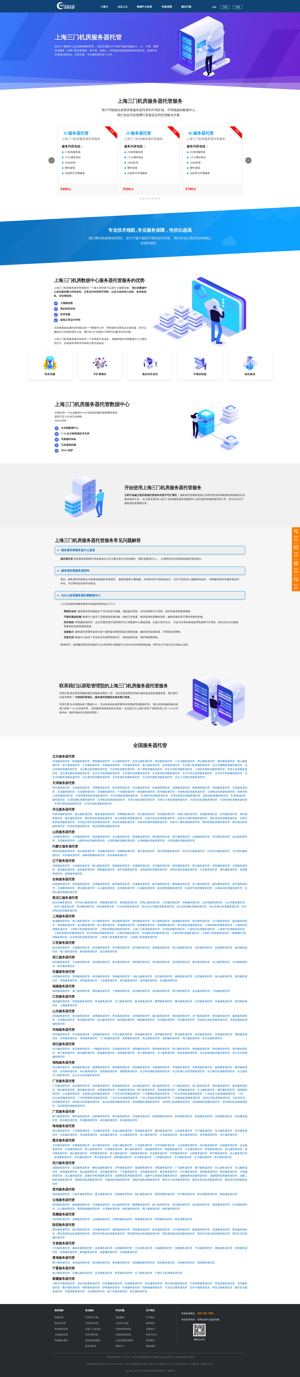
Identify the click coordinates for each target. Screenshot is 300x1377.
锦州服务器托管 (181, 865)
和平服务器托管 (61, 787)
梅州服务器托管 (86, 1089)
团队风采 (150, 1323)
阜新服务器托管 (221, 865)
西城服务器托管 (81, 761)
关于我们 (150, 1317)
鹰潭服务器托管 (163, 1001)
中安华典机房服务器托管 (124, 795)
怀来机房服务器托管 (78, 826)
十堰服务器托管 (101, 1048)
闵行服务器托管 (201, 921)
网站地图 (150, 1346)
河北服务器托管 (141, 787)
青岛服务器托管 (81, 1016)
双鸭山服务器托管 (150, 902)
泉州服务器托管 (141, 991)
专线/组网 (166, 6)
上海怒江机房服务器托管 (215, 933)
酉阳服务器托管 (123, 1157)
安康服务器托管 (221, 1229)
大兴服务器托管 (91, 765)
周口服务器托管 (191, 1038)
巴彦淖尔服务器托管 (218, 851)
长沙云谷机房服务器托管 (86, 1075)
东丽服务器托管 (181, 787)
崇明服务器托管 (166, 925)
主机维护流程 (91, 1323)
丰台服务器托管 (121, 761)
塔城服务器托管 (131, 1287)
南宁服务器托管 (61, 1116)
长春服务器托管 (61, 884)
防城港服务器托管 (162, 1116)
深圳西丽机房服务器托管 (146, 1102)
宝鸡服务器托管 (101, 1229)
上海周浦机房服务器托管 (218, 925)
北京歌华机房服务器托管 (166, 773)
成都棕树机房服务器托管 (193, 1175)
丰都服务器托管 (98, 1153)
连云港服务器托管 (182, 947)
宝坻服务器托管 (86, 791)
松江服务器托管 (106, 925)
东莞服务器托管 (186, 1089)
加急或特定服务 (92, 1340)
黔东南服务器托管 (207, 1194)
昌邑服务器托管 (81, 884)
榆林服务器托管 (201, 1229)
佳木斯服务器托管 (212, 902)
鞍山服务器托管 (101, 865)
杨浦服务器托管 (181, 921)
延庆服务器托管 (171, 765)
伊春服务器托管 (191, 902)
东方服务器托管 (223, 1130)
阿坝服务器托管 (228, 1171)
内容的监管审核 (123, 1334)
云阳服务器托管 (198, 1153)
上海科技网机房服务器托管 (115, 929)
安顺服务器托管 (123, 1194)
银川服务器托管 (61, 1273)
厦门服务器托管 (81, 991)
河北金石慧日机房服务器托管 (93, 822)
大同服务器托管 (81, 836)
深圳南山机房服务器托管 (96, 1093)
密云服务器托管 (151, 765)
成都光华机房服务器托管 (98, 1175)
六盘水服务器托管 (82, 1194)
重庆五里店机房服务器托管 (207, 1179)
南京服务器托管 (61, 947)
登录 (225, 7)
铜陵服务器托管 (183, 976)
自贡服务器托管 (81, 1167)
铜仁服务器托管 (143, 1194)
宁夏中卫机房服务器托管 (168, 1273)
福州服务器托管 (61, 991)
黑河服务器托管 (85, 906)
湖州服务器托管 (141, 962)
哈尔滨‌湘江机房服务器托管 (224, 906)
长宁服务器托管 (101, 921)
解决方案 (186, 6)
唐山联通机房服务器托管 (128, 818)
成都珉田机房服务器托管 (223, 1175)
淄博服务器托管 (101, 1016)
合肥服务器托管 (61, 976)
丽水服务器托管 (66, 966)
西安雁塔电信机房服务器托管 (143, 1233)
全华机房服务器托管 (173, 929)
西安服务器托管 (61, 1229)
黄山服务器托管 (223, 976)
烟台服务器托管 (161, 1016)
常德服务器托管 (181, 1067)
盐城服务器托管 (223, 947)
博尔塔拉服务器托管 (176, 1283)
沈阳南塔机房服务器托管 (153, 869)
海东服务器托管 (81, 1262)
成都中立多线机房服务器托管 (161, 1175)
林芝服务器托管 (183, 1219)
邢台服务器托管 (146, 814)
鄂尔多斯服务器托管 (168, 851)
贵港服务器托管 (203, 1116)
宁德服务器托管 (221, 991)
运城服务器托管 (201, 836)
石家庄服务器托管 (62, 814)
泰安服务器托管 (221, 1016)
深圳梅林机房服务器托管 (206, 1102)
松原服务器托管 (126, 888)
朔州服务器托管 (161, 836)
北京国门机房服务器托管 (196, 765)
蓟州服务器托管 (166, 791)
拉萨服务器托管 (61, 1219)
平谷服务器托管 (131, 765)
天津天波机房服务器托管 (98, 803)
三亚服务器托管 (81, 1130)
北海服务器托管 (141, 1116)
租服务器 (59, 1317)
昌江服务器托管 (148, 1134)
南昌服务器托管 (61, 1001)
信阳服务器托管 (171, 1038)
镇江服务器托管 (68, 951)
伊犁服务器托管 (111, 1287)
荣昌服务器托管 (213, 1149)
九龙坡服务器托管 (187, 1145)
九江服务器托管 (123, 1001)
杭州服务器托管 (61, 962)
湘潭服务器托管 (101, 1067)
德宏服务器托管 (131, 1208)
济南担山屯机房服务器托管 (212, 1019)
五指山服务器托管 (122, 1130)
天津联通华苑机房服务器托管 (91, 795)
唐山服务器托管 (83, 814)
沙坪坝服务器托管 (165, 1145)
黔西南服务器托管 (165, 1194)
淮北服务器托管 (163, 976)
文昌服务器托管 (183, 1130)
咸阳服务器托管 (121, 1229)
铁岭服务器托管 (86, 869)
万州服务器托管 (61, 1145)
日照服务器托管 (66, 1019)
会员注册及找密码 (124, 1340)
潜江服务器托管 (146, 1053)
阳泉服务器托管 (101, 836)
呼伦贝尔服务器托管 (193, 851)
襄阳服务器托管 (141, 1048)
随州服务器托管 (86, 1053)
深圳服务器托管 (101, 1085)
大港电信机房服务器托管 (221, 791)
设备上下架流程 (92, 1329)
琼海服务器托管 (143, 1130)
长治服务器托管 (121, 836)
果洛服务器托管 (166, 1262)
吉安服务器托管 (203, 1001)
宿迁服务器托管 (108, 951)
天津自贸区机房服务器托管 (185, 795)
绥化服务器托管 (105, 906)
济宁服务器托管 (201, 1016)
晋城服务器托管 (141, 836)
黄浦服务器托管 (61, 921)
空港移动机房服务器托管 (191, 791)
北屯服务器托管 (96, 1291)
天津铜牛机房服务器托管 (154, 795)
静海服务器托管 (146, 791)
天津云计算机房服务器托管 (172, 799)
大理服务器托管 (111, 1208)
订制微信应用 (61, 1334)
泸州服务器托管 (123, 1167)
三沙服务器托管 (101, 1130)
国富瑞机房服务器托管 (215, 795)
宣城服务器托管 (168, 980)
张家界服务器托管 (202, 1067)
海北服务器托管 (101, 1262)
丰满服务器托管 (141, 884)
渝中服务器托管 (101, 1145)
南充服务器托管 (68, 1171)
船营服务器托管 (121, 884)
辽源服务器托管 (66, 888)
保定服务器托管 (166, 814)
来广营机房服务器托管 (149, 769)
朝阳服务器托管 (101, 761)
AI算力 (104, 6)
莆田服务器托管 (101, 991)
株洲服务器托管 (81, 1067)
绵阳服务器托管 (163, 1167)
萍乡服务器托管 (103, 1001)
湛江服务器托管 (201, 1085)
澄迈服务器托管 (88, 1134)
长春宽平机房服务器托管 (198, 888)
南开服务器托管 (121, 787)
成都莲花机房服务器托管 (88, 1179)
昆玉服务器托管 (138, 1291)
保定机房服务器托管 (123, 822)
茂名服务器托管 (221, 1085)
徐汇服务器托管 (81, 921)
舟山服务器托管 (221, 962)
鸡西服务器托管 (108, 902)
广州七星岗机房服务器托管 (155, 1097)
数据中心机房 (144, 6)
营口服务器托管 (201, 865)
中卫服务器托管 (143, 1273)
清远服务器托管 (166, 1089)
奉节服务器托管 (218, 1153)
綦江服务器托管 (133, 1149)
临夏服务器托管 (108, 1252)
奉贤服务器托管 (146, 925)
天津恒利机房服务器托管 (233, 799)
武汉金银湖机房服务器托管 (215, 1053)
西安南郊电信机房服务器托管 (178, 1233)
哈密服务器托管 (133, 1283)
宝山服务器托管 (221, 921)
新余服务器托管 (143, 1001)
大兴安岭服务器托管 (128, 906)
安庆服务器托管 (203, 976)
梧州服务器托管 (121, 1116)
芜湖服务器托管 (81, 976)
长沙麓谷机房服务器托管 (221, 1071)
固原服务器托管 (123, 1273)
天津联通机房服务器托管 (81, 799)
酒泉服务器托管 (223, 1248)
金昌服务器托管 (103, 1248)
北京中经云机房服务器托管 (197, 773)
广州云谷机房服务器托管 (124, 1097)
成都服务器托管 (61, 1167)
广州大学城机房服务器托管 (187, 1093)
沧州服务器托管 (228, 814)
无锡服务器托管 (81, 947)
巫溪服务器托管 (63, 1157)
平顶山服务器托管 (122, 1034)
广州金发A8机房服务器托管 (220, 1093)
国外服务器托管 (228, 869)
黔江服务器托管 (93, 1149)
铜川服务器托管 (81, 1229)
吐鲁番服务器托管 (112, 1283)
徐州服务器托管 (101, 947)
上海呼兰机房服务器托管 (83, 929)
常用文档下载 (91, 1317)
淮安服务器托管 (203, 947)
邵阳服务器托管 (141, 1067)
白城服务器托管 (146, 888)
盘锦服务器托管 (66, 869)
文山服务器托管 (66, 1208)
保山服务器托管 (121, 1204)
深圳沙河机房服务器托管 (216, 1097)
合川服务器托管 (183, 1157)
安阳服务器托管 (143, 1034)
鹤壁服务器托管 (163, 1034)
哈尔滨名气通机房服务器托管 (158, 906)
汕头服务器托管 (141, 1085)
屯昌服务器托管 (68, 1134)
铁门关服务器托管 (117, 1291)
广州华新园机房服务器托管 (93, 1097)
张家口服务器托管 (187, 814)
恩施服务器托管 (106, 1053)
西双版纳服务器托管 (88, 1208)
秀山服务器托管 (103, 1157)
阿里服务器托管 (163, 1219)
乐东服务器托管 (168, 1134)
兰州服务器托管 (61, 1248)
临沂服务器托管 (106, 1019)
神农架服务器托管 (187, 1053)
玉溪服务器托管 (101, 1204)
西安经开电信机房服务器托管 (108, 1233)
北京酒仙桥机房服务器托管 (75, 773)
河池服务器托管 (88, 1120)
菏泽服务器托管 (186, 1019)
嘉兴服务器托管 (121, 962)
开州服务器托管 (178, 1153)
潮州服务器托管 (226, 1089)
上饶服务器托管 (68, 1005)
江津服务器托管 (163, 1157)
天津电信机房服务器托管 (111, 799)
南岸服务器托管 (208, 1145)
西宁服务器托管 (61, 1262)
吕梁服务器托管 (66, 840)
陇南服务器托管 (88, 1252)
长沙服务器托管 (61, 1067)
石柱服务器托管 (83, 1157)
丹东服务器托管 (161, 865)
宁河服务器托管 (126, 791)
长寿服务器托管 (113, 1149)
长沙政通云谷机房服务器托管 (188, 1071)
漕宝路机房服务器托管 (189, 925)
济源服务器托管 (223, 1034)
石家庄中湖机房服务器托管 (192, 818)
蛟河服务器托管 (161, 884)
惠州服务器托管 (66, 1089)
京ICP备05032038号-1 (180, 1364)
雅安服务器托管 (168, 1171)
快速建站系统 (61, 1340)
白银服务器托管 (123, 1248)
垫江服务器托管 (118, 1153)
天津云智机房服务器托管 (141, 799)
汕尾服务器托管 (106, 1089)
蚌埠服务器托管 (101, 976)
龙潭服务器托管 (101, 884)
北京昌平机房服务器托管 (228, 773)
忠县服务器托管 (158, 1153)
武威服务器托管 (163, 1248)
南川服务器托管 (223, 1157)
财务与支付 (151, 1334)
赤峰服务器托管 (126, 851)
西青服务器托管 (201, 787)
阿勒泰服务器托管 (152, 1287)
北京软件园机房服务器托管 (157, 777)
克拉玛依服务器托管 (88, 1283)
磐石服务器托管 (221, 884)
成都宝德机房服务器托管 (146, 1179)
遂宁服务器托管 (203, 1167)
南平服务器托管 (181, 991)
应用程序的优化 (123, 1329)
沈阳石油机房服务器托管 (183, 869)
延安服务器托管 (161, 1229)
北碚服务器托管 (228, 1145)
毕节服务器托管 (186, 1194)
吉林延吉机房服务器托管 (228, 888)
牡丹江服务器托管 (64, 906)
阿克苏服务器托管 (225, 1283)
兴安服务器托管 (71, 855)
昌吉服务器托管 (153, 1283)
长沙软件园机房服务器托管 (155, 1071)
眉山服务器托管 (88, 1171)
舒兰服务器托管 (201, 884)
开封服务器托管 (81, 1034)
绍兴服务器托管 (161, 962)
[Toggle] (58, 550)
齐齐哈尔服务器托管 (86, 902)
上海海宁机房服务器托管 (231, 929)
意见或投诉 (90, 1346)
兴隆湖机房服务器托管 (117, 1179)
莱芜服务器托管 (86, 1019)
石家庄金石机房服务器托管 (160, 818)
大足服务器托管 (193, 1149)
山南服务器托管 (101, 1219)
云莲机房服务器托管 (128, 933)
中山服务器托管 (206, 1089)
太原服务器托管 (61, 836)
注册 (237, 7)
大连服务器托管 (81, 865)
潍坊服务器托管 (181, 1016)
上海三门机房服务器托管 (146, 929)
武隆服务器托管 (138, 1153)
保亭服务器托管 (208, 1134)
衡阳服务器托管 (121, 1067)
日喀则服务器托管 (122, 1219)
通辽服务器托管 (146, 851)
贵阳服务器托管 (61, 1194)
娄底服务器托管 (108, 1071)
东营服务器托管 (141, 1016)
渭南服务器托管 (141, 1229)
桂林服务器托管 (101, 1116)
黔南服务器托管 (228, 1194)
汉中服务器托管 (181, 1229)
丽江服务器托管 (161, 1204)
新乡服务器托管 (183, 1034)
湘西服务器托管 (128, 1071)
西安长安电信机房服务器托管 (213, 1233)
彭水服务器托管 (143, 1157)
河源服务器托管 (126, 1089)
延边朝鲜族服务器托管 (169, 888)
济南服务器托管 (61, 1016)
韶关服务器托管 (81, 1085)
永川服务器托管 (203, 1157)
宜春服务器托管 (223, 1001)
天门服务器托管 (166, 1053)
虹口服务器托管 (161, 921)
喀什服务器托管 (71, 1287)
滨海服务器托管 (106, 791)
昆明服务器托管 (61, 1204)
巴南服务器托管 (73, 1149)
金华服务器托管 (181, 962)
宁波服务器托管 (81, 962)
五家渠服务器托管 (75, 1291)
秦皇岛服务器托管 (105, 814)
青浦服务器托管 (126, 925)
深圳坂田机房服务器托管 (71, 1105)
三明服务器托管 (121, 991)
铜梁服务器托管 (173, 1149)
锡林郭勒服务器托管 (93, 855)
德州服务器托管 (126, 1019)
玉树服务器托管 (186, 1262)
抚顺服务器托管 (121, 865)
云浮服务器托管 (71, 1093)
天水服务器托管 (143, 1248)
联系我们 (150, 1340)
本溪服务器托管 (141, 865)
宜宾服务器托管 (108, 1171)
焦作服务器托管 (203, 1034)
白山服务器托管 (106, 888)
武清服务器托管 (66, 791)
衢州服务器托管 (201, 962)
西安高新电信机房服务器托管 (73, 1233)
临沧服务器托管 (201, 1204)
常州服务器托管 (121, 947)
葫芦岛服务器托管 (127, 869)
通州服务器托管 (226, 761)
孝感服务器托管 (201, 1048)
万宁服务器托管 (203, 1130)
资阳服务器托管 (208, 1171)
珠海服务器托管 (121, 1085)
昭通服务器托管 (141, 1204)
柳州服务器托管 (81, 1116)
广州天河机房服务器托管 (126, 1093)
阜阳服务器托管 (68, 980)
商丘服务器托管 (151, 1038)
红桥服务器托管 (161, 787)
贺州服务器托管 (68, 1120)
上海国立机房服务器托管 (201, 929)
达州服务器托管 (148, 1171)
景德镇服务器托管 (82, 1001)
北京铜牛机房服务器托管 (136, 773)
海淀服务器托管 (163, 761)
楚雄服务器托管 (221, 1204)
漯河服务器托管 (88, 1038)
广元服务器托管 (183, 1167)
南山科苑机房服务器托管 (116, 1102)
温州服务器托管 (101, 962)
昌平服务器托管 (71, 765)
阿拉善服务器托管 (117, 855)
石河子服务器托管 (200, 1287)
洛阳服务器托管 (101, 1034)
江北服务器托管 (143, 1145)
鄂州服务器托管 (161, 1048)
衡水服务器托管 (73, 818)
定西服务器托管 (68, 1252)
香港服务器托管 (73, 873)
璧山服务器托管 (233, 1149)
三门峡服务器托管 (110, 1038)
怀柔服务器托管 (111, 765)
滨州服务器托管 (166, 1019)
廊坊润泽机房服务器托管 (223, 818)
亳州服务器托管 (128, 980)
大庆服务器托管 (171, 902)
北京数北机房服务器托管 (93, 769)
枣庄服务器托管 (121, 1016)
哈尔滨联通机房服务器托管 (192, 906)
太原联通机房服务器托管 (121, 840)
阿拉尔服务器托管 (222, 1287)
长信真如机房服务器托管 (83, 937)
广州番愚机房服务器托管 (156, 1093)
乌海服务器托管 (106, 851)
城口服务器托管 (78, 1153)
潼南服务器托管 (153, 1149)
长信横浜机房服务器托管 (155, 933)
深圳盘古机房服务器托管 (86, 1102)
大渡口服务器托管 (122, 1145)
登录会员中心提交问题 (208, 1319)
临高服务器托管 (108, 1134)
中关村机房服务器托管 (122, 769)
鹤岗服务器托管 (128, 902)
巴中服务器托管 (188, 1171)
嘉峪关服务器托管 (82, 1248)
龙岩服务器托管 (201, 991)
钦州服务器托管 (183, 1116)
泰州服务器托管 (88, 951)
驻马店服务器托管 (212, 1038)
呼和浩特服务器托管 (63, 851)
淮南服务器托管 (121, 976)
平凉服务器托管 (203, 1248)
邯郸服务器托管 (126, 814)
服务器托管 (60, 1323)
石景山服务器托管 (142, 761)
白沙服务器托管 (128, 1134)
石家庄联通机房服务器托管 (152, 822)
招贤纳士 (150, 1329)
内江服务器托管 (223, 1167)
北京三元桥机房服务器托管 (190, 777)
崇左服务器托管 (128, 1120)
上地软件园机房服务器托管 (210, 769)
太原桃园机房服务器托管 (151, 840)
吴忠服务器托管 (103, 1273)
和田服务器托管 (91, 1287)
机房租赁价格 (61, 1329)
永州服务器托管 (68, 1071)
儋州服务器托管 (163, 1130)
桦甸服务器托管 (181, 884)
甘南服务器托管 (128, 1252)
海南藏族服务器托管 (143, 1262)
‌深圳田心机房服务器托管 (176, 1102)
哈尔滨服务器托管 (62, 902)
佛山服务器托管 (161, 1085)
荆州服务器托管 (221, 1048)
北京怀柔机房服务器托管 (126, 777)
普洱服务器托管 (181, 1204)
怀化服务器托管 (88, 1071)
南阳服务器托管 (131, 1038)
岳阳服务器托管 (161, 1067)
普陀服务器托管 (141, 921)
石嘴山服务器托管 (82, 1273)
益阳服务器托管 (223, 1067)
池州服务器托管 (148, 980)
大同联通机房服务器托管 (181, 840)
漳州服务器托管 (161, 991)
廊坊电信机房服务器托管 (98, 818)
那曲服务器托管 (143, 1219)
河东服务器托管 (81, 787)
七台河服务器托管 (235, 902)
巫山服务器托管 (238, 1153)
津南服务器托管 (221, 787)
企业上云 (123, 6)
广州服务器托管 (61, 1085)
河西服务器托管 (101, 787)
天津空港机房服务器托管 (68, 803)
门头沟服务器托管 (185, 761)
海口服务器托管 (61, 1130)
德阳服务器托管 (143, 1167)
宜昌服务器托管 (121, 1048)
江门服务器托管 (181, 1085)
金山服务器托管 (86, 925)
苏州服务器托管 (141, 947)
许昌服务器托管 (68, 1038)
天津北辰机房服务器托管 (203, 799)
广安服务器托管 (128, 1171)
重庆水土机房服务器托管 (176, 1179)
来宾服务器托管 (108, 1120)
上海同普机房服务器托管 (185, 933)
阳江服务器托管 (146, 1089)
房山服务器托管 (206, 761)
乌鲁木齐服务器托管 (63, 1283)
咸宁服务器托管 (66, 1053)
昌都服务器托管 (81, 1219)
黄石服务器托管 (81, 1048)
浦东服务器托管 (66, 925)
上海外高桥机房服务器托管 (69, 933)
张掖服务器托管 (183, 1248)
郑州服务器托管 (61, 1034)
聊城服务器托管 (146, 1019)
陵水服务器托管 (188, 1134)
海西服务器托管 (206, 1262)
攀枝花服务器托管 (102, 1167)
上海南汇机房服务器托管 (143, 937)
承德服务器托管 (208, 814)
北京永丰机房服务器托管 (106, 773)
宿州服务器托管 (88, 980)
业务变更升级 (91, 1334)
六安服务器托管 (108, 980)
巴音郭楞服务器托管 (201, 1283)
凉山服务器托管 (73, 1175)
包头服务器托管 (86, 851)
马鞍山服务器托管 (142, 976)
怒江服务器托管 (151, 1208)
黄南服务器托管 (121, 1262)
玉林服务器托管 (223, 1116)
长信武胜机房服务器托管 (100, 933)
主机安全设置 (122, 1323)
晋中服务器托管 (181, 836)
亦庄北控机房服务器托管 (178, 769)
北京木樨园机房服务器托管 (227, 765)
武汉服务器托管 (61, 1048)
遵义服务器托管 (103, 1194)
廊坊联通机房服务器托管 (216, 822)
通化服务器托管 (86, 888)
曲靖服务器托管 (81, 1204)
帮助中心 (120, 1346)
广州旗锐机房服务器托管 (186, 1097)
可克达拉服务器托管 (176, 1287)
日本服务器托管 (208, 869)
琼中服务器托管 (228, 1134)
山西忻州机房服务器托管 (91, 840)
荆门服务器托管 (181, 1048)
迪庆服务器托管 (171, 1208)
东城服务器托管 (61, 761)
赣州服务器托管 (183, 1001)
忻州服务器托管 (221, 836)
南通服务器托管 (161, 947)
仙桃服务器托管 (126, 1053)
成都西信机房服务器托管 (128, 1175)
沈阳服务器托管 (61, 865)
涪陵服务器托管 (81, 1145)
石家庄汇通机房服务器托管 (185, 822)
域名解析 (120, 1317)
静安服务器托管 (121, 921)
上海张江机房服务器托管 (113, 937)
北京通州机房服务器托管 (96, 777)
